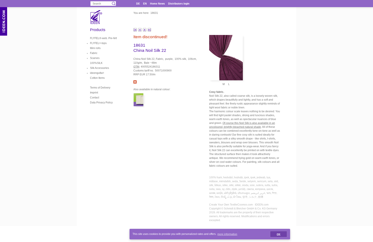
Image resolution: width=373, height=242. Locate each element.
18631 (154, 12)
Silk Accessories (99, 68)
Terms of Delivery (100, 87)
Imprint (94, 92)
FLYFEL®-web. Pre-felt (103, 38)
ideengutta (97, 72)
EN (145, 3)
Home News (157, 3)
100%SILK (96, 63)
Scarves (95, 58)
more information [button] (227, 234)
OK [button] (278, 234)
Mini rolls (95, 48)
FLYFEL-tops (98, 43)
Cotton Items (97, 77)
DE (138, 3)
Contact (94, 97)
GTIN (136, 66)
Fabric (93, 53)
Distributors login (178, 3)
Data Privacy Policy (101, 102)
